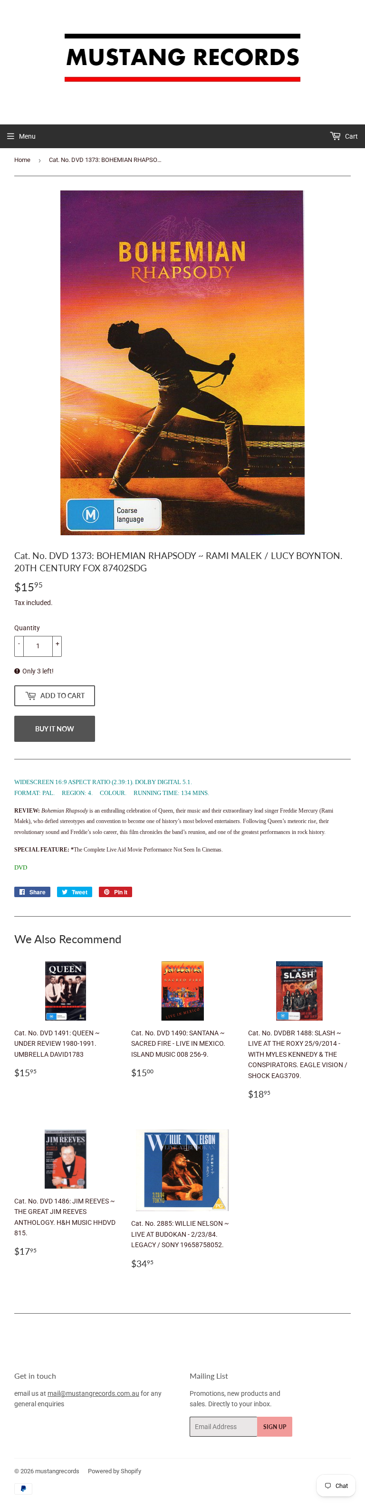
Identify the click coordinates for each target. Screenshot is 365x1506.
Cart (351, 136)
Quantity (27, 628)
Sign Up (274, 1426)
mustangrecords (57, 1471)
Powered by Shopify (114, 1471)
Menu (27, 136)
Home (22, 159)
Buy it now (54, 729)
